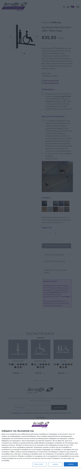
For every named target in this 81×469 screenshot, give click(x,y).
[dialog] (40, 444)
